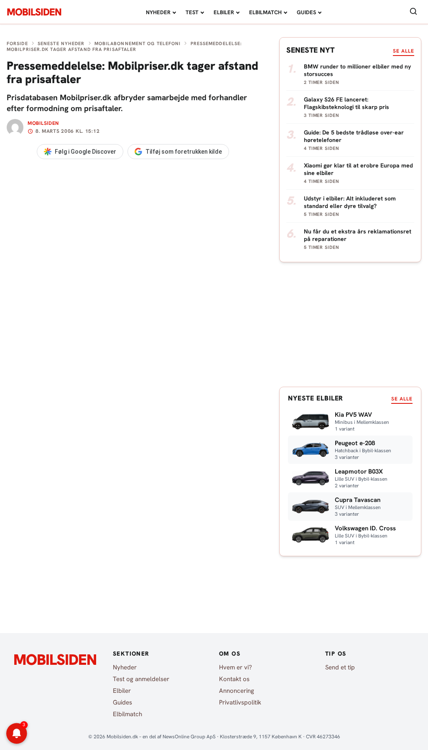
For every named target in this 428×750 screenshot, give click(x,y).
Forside (17, 43)
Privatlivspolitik (240, 702)
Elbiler (224, 12)
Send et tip (340, 667)
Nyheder (158, 12)
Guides (306, 12)
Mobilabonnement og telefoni (137, 43)
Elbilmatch (265, 12)
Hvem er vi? (235, 667)
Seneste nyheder (61, 43)
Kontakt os (234, 679)
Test (192, 12)
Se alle (403, 51)
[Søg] (413, 11)
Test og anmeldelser (141, 679)
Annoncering (236, 691)
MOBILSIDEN (34, 12)
